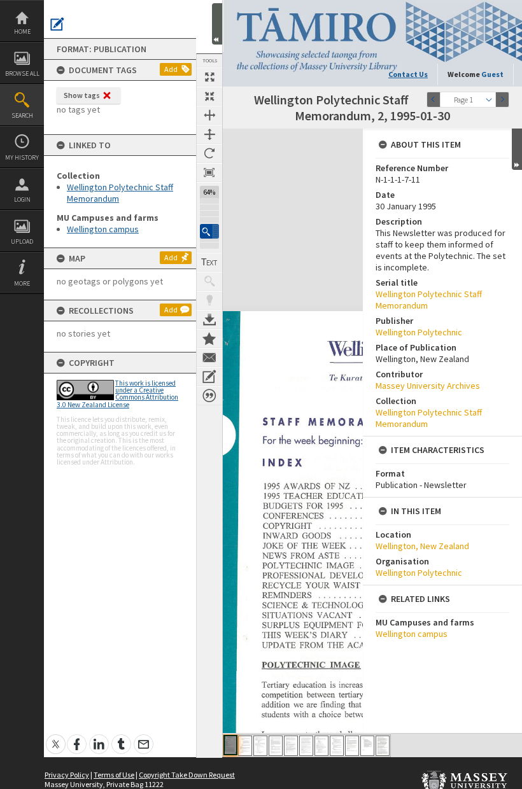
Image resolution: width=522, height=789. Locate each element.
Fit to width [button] (209, 115)
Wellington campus (103, 229)
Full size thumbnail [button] (209, 77)
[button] (209, 231)
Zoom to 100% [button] (209, 172)
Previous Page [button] (433, 99)
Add (171, 69)
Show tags (82, 95)
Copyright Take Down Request (187, 774)
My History (22, 157)
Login (22, 199)
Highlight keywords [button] (209, 300)
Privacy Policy (67, 774)
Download (209, 319)
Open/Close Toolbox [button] (217, 24)
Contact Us (408, 74)
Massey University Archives (428, 385)
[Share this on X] (56, 737)
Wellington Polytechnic (419, 332)
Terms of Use (114, 774)
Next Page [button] (502, 99)
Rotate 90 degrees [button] (209, 153)
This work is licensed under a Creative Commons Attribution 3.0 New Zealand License (117, 394)
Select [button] (489, 99)
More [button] (22, 283)
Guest (492, 74)
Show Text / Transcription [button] (209, 262)
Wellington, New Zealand (422, 546)
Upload (22, 241)
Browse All (22, 73)
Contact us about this (209, 357)
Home (22, 31)
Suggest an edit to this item (57, 24)
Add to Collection (209, 338)
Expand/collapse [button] (517, 149)
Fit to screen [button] (209, 96)
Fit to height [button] (209, 134)
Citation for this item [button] (209, 395)
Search (22, 115)
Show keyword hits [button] (209, 281)
